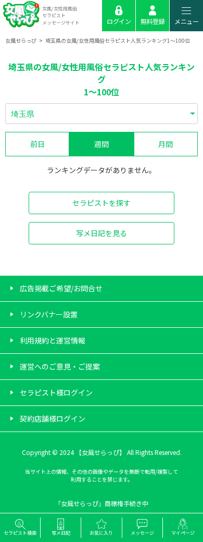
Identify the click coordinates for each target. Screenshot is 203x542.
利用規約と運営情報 (52, 340)
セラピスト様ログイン (56, 392)
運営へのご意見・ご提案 (60, 366)
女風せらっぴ (20, 40)
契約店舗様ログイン (52, 418)
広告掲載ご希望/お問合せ (61, 288)
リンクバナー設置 (49, 314)
